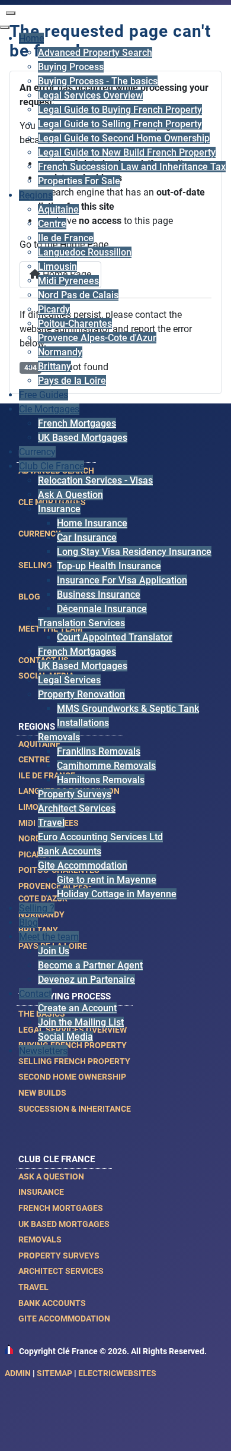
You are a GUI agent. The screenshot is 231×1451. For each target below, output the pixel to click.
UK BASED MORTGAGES (64, 1224)
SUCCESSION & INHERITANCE (74, 1109)
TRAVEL (33, 1287)
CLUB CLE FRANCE (56, 1159)
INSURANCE (41, 1192)
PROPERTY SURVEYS (59, 1255)
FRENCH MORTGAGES (60, 1208)
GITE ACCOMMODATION (64, 1318)
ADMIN (18, 1373)
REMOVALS (40, 1239)
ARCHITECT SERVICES (61, 1271)
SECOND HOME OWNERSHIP (72, 1076)
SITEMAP (54, 1373)
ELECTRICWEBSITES (117, 1373)
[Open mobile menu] (10, 13)
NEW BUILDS (42, 1092)
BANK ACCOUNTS (52, 1303)
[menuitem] (31, 38)
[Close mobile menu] (4, 27)
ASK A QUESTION (51, 1176)
